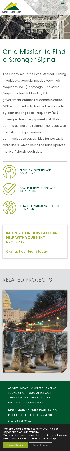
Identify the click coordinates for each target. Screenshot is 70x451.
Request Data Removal (25, 402)
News (24, 388)
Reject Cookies (41, 445)
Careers (37, 388)
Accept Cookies (15, 445)
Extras (51, 388)
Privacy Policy (42, 397)
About (13, 388)
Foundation (17, 393)
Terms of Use (18, 397)
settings (51, 438)
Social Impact (40, 393)
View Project (18, 320)
